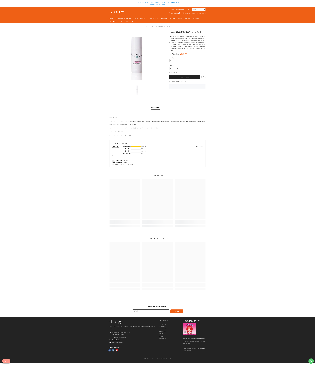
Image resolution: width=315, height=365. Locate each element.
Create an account (201, 13)
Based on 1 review (116, 147)
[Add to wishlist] (203, 77)
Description (155, 107)
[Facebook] (109, 350)
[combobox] (197, 9)
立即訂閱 (176, 311)
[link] (125, 223)
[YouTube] (117, 350)
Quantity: (171, 65)
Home (142, 26)
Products (148, 26)
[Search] (198, 9)
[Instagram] (113, 350)
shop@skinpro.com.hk (117, 342)
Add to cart (184, 77)
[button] (127, 146)
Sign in (193, 13)
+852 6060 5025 (116, 339)
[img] (119, 160)
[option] (137, 55)
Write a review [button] (199, 146)
